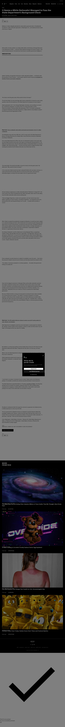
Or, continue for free (33, 374)
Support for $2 (33, 368)
